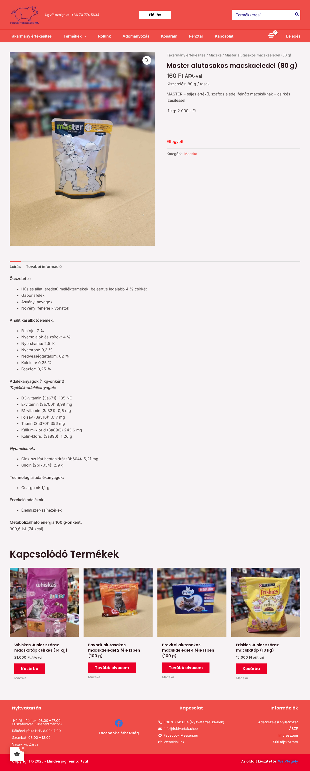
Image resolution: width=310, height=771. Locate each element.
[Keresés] (297, 15)
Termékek (72, 36)
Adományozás (136, 36)
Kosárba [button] (29, 668)
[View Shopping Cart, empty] (271, 36)
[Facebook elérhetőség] (119, 723)
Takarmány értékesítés (31, 36)
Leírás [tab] (15, 266)
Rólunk (104, 36)
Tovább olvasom (112, 667)
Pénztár (196, 36)
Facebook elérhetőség (119, 733)
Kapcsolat (224, 36)
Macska (215, 55)
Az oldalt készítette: (269, 761)
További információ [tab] (44, 266)
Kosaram (169, 36)
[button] (155, 15)
